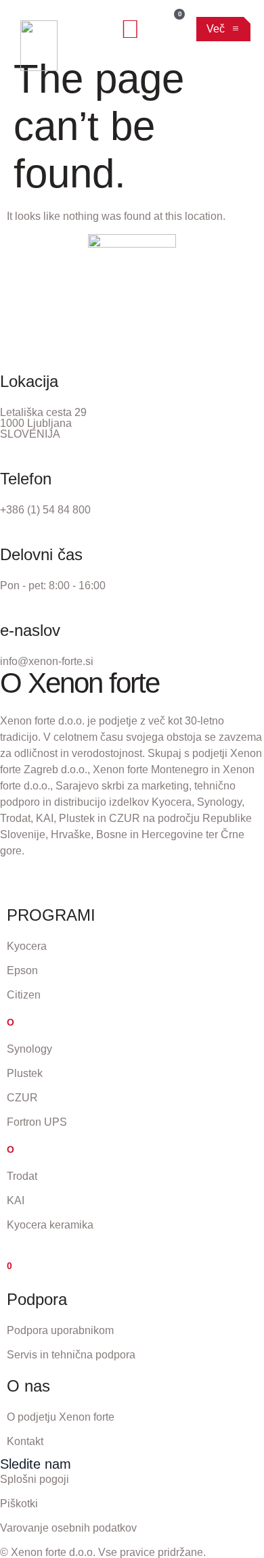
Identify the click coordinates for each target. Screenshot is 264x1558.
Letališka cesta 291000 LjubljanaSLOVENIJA (43, 423)
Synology (29, 1049)
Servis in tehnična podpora (71, 1354)
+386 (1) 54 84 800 (45, 509)
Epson (22, 970)
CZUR (22, 1097)
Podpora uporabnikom (60, 1330)
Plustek (25, 1073)
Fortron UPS (37, 1122)
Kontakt (25, 1441)
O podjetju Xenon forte (60, 1417)
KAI (15, 1200)
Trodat (22, 1176)
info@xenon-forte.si (46, 661)
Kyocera (27, 946)
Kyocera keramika (50, 1225)
